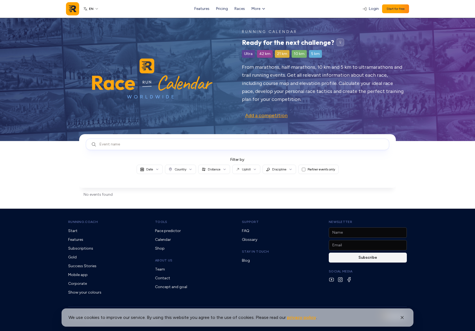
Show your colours (84, 292)
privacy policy (301, 317)
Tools (161, 222)
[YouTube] (331, 279)
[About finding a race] (340, 42)
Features (201, 8)
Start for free (395, 9)
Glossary (249, 239)
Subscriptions (80, 248)
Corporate (77, 283)
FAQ (245, 230)
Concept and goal (171, 287)
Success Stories (82, 266)
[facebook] (349, 279)
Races (239, 8)
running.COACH (83, 222)
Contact (162, 278)
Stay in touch (255, 251)
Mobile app (78, 274)
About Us (163, 260)
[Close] (402, 317)
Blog (246, 260)
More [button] (256, 8)
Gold (72, 257)
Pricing (222, 8)
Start (73, 230)
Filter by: (237, 159)
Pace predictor (168, 230)
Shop (160, 248)
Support (250, 222)
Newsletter (340, 222)
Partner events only (321, 169)
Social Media (341, 271)
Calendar (163, 239)
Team (160, 269)
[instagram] (340, 279)
